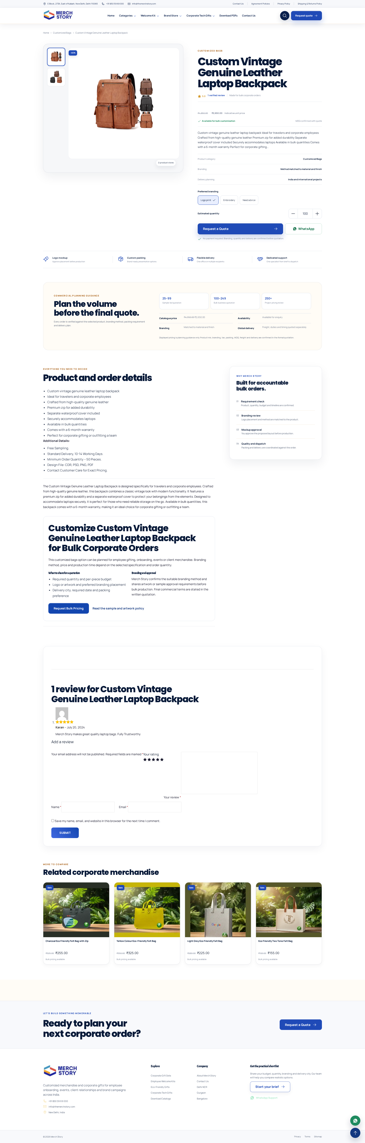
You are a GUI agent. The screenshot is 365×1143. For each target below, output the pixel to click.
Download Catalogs (161, 1098)
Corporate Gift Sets (161, 1075)
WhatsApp (306, 229)
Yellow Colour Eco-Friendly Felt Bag (136, 941)
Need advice (249, 200)
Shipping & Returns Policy (310, 3)
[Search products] (284, 15)
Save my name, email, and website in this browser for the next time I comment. (107, 821)
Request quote (304, 15)
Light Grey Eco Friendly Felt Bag (204, 941)
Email (123, 807)
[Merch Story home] (58, 16)
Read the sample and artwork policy (118, 608)
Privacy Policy (284, 3)
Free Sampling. (58, 448)
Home (111, 15)
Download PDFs (228, 15)
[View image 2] (56, 77)
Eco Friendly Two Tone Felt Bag (275, 941)
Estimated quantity (208, 213)
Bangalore (202, 1098)
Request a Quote (216, 229)
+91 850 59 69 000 (115, 3)
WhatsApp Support (267, 1097)
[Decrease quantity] (293, 213)
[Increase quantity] (317, 213)
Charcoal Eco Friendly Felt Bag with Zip (67, 941)
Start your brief (267, 1086)
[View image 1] (56, 57)
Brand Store (171, 15)
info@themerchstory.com (144, 3)
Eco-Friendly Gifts (160, 1087)
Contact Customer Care (64, 470)
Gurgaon (201, 1092)
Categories (125, 15)
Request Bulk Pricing (69, 608)
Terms (307, 1136)
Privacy (297, 1136)
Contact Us (238, 3)
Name (56, 807)
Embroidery (229, 200)
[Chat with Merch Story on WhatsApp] (355, 1121)
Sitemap (318, 1136)
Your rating (151, 754)
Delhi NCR (202, 1087)
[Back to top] (355, 1133)
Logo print (206, 200)
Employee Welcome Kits (163, 1081)
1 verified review (216, 95)
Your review (172, 797)
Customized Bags (62, 32)
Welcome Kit (148, 15)
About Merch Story (206, 1075)
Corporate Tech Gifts (199, 15)
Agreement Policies (260, 3)
